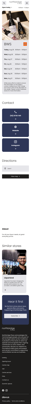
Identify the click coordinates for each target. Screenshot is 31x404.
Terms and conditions (18, 401)
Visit (3, 369)
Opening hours (6, 361)
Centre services (6, 372)
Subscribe (15, 316)
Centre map (5, 365)
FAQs (3, 376)
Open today (7, 7)
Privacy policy (6, 401)
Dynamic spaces (7, 384)
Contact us (5, 380)
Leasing (4, 357)
